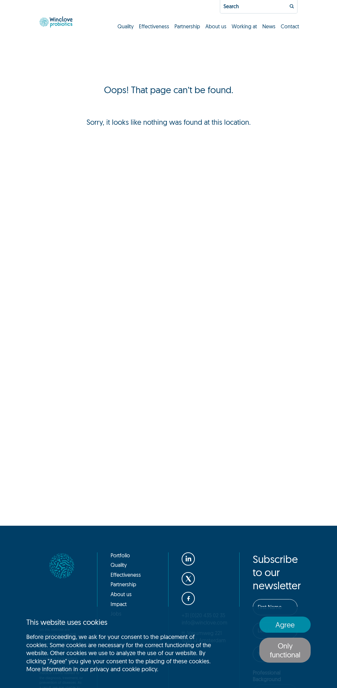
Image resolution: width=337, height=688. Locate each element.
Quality (125, 26)
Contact (290, 26)
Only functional (285, 650)
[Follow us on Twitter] (188, 578)
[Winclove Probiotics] (55, 22)
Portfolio (120, 555)
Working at (244, 26)
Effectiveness (154, 26)
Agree (285, 624)
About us (215, 26)
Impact (119, 604)
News (268, 26)
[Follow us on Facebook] (188, 598)
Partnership (187, 26)
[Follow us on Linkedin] (188, 559)
